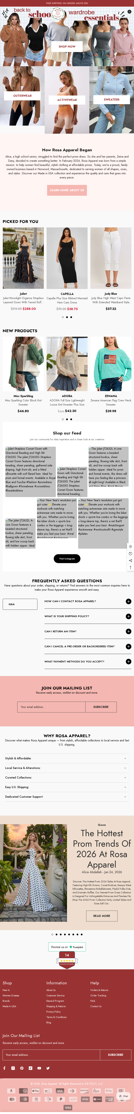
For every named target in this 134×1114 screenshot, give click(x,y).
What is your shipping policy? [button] (66, 616)
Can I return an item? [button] (60, 631)
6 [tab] (73, 934)
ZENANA (111, 396)
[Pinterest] (21, 1068)
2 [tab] (67, 317)
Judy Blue (111, 294)
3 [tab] (71, 317)
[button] (111, 13)
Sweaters (112, 100)
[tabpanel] (23, 269)
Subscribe (101, 707)
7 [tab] (77, 934)
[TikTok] (30, 1068)
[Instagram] (13, 1068)
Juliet (23, 294)
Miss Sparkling (23, 396)
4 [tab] (65, 934)
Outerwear (22, 96)
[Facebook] (4, 1068)
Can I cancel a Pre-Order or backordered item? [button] (79, 646)
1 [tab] (63, 317)
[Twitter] (48, 1068)
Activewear (67, 100)
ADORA (67, 396)
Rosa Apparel (49, 1084)
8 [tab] (82, 934)
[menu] (5, 13)
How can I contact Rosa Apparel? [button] (70, 601)
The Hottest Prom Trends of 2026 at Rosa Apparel (102, 849)
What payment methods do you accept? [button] (74, 661)
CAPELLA (67, 294)
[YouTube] (39, 1068)
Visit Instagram (67, 558)
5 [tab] (69, 934)
